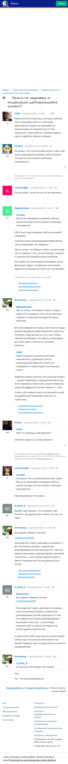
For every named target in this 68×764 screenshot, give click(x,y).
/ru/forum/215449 (24, 537)
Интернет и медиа (11, 715)
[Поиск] (52, 4)
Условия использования (45, 707)
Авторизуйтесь (14, 687)
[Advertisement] (34, 16)
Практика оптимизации (25, 89)
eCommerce (8, 719)
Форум (6, 89)
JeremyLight (21, 187)
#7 (53, 505)
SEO (4, 703)
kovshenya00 (22, 467)
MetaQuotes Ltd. (53, 745)
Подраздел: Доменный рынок (30, 406)
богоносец (20, 299)
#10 (54, 656)
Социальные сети (11, 707)
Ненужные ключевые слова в (30, 570)
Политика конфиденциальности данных (45, 714)
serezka (19, 145)
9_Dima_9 (20, 505)
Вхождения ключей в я (27, 577)
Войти (61, 3)
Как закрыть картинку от (28, 283)
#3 (57, 208)
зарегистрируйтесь (37, 687)
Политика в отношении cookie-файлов (45, 723)
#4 (54, 300)
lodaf (17, 113)
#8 (54, 527)
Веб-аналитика (10, 711)
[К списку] (9, 98)
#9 (53, 587)
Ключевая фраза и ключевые (30, 286)
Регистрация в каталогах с (29, 290)
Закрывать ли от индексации (30, 573)
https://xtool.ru (53, 454)
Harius (18, 422)
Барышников (22, 208)
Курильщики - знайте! (27, 409)
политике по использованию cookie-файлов (33, 759)
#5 (49, 422)
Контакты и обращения (45, 735)
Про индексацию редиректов (30, 412)
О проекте (39, 703)
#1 (50, 146)
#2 (56, 187)
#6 (57, 468)
